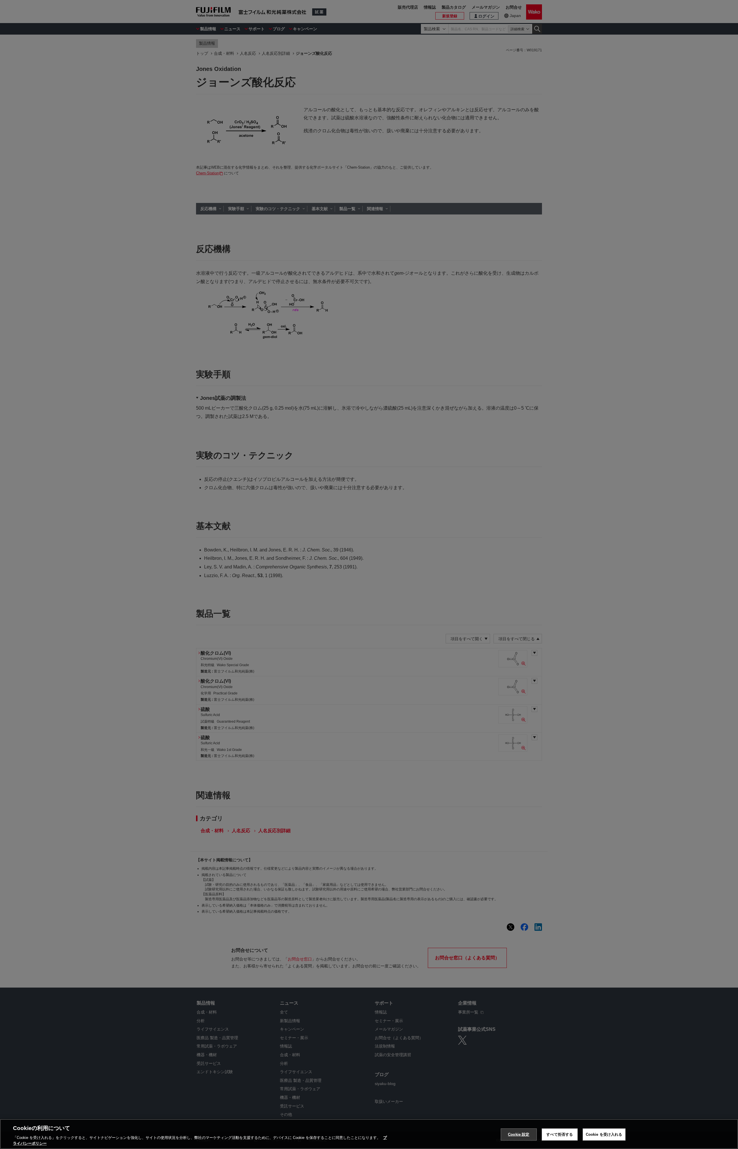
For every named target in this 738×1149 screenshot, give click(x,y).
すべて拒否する (559, 1134)
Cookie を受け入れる (604, 1134)
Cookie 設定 (518, 1134)
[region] (369, 1134)
